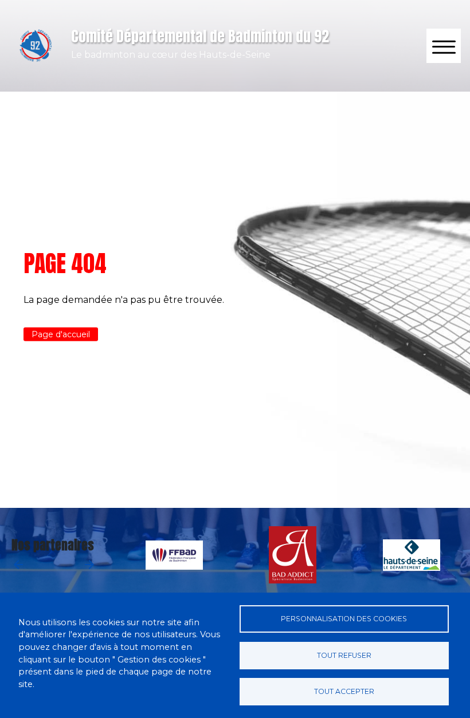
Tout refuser (344, 655)
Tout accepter (344, 691)
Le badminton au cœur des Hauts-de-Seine (171, 54)
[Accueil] (35, 46)
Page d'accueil (61, 334)
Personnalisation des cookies (344, 618)
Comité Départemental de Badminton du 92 (200, 36)
